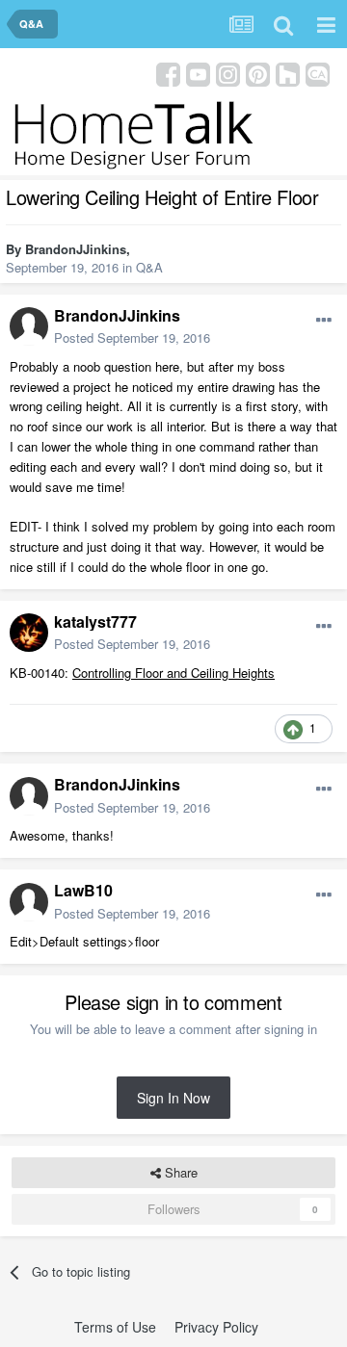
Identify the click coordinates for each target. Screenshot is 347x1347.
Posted (132, 337)
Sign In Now (173, 1097)
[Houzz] (288, 73)
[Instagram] (228, 73)
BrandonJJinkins (75, 249)
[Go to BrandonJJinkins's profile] (29, 326)
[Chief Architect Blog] (318, 73)
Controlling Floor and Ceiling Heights (173, 672)
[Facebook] (168, 73)
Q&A (149, 267)
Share (179, 1172)
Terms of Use (115, 1326)
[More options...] (323, 320)
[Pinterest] (258, 73)
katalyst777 (95, 621)
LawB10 (83, 890)
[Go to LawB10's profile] (29, 902)
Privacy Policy (216, 1326)
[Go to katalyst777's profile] (29, 632)
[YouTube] (198, 73)
